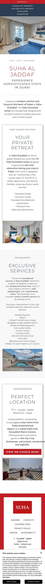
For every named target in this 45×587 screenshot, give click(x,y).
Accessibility (28, 532)
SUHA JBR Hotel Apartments (22, 6)
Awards (15, 520)
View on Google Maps (22, 451)
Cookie (13, 532)
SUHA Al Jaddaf (22, 11)
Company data (22, 524)
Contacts (29, 520)
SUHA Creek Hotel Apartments (22, 9)
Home (11, 60)
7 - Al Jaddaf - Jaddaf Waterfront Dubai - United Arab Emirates (23, 542)
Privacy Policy (22, 528)
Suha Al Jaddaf (29, 60)
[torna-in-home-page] (22, 507)
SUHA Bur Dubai (22, 14)
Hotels (18, 60)
